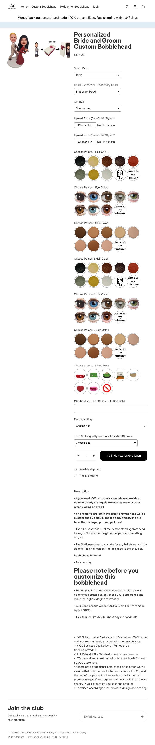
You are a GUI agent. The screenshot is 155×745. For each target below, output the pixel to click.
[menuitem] (96, 6)
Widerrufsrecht (16, 737)
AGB (54, 737)
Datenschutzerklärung (38, 737)
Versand (63, 737)
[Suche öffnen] (127, 6)
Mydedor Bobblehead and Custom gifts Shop (40, 732)
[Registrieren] (142, 716)
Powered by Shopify (75, 732)
